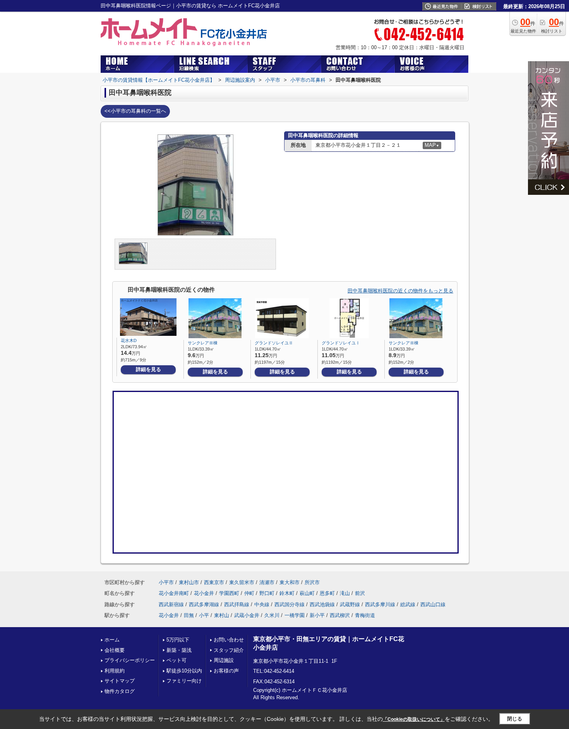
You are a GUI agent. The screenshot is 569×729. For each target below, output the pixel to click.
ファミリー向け (184, 681)
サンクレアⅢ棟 (203, 342)
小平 (204, 615)
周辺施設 (224, 660)
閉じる (514, 719)
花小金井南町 (174, 593)
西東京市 (214, 582)
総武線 (407, 604)
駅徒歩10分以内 (184, 671)
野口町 (266, 593)
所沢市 (312, 582)
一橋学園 (294, 615)
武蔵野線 (350, 604)
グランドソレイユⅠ (341, 342)
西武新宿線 (171, 604)
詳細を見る (148, 369)
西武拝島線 (236, 604)
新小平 (317, 615)
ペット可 (176, 660)
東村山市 (189, 582)
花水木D (129, 340)
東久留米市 (241, 582)
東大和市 (289, 582)
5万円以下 (177, 640)
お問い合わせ (229, 640)
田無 (189, 615)
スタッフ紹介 (229, 650)
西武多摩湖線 (204, 604)
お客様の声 (226, 671)
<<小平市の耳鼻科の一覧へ (135, 111)
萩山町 (307, 593)
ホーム (112, 640)
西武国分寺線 (289, 604)
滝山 (345, 593)
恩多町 (327, 593)
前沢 (360, 593)
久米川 (271, 615)
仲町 (249, 593)
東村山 (221, 615)
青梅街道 (365, 615)
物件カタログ (120, 691)
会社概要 (115, 650)
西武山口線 (433, 604)
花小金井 (204, 593)
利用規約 (115, 671)
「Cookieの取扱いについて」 (414, 719)
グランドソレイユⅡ (274, 342)
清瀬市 (266, 582)
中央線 (261, 604)
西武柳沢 (340, 615)
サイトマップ (120, 681)
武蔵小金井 (246, 615)
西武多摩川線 (380, 604)
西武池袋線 (322, 604)
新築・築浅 (179, 650)
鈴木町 (287, 593)
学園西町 (229, 593)
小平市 (166, 582)
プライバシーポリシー (130, 660)
